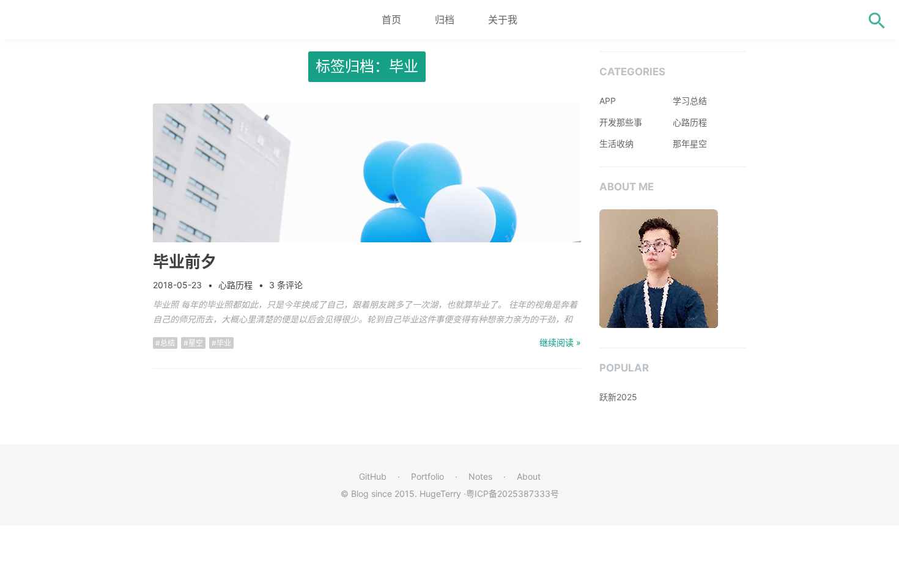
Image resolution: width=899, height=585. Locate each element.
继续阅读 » (560, 342)
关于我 (502, 19)
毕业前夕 (184, 261)
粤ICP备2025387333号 (512, 493)
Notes (480, 476)
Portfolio (427, 476)
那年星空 (690, 143)
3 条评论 (286, 285)
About (529, 476)
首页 (391, 19)
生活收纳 (616, 143)
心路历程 (235, 285)
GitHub (373, 476)
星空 (195, 343)
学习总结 (690, 100)
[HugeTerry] (79, 19)
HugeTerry (440, 493)
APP (607, 100)
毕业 (223, 343)
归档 (444, 19)
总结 (167, 343)
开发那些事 (620, 122)
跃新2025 (618, 397)
